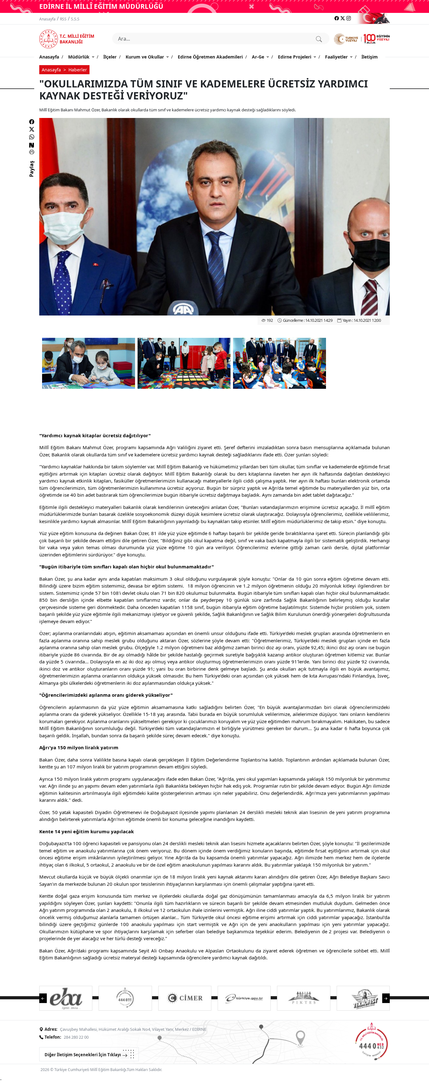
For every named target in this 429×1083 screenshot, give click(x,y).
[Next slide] (383, 997)
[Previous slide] (46, 997)
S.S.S (75, 19)
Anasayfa (47, 19)
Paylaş (31, 174)
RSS (63, 19)
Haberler (77, 70)
